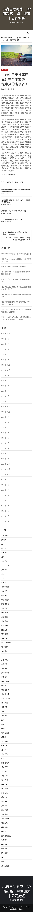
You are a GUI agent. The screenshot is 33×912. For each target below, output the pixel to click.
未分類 (3, 728)
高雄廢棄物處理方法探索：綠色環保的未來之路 (16, 280)
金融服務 (4, 849)
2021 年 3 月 (5, 391)
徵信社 (3, 686)
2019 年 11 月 (5, 469)
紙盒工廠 (4, 797)
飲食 (2, 857)
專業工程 (4, 638)
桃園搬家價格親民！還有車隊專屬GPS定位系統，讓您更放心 (16, 303)
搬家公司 (4, 707)
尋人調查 (4, 647)
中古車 (3, 548)
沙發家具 (4, 746)
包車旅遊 (4, 583)
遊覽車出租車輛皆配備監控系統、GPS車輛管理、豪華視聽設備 (15, 191)
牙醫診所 (4, 767)
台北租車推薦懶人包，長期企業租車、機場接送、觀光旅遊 (16, 201)
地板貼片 (4, 608)
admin (5, 89)
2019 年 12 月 (5, 464)
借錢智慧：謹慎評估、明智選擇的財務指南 (16, 254)
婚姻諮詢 (4, 625)
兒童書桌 (4, 570)
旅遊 (2, 711)
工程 (2, 656)
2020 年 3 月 (5, 448)
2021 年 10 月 (5, 370)
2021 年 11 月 (5, 365)
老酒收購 (4, 814)
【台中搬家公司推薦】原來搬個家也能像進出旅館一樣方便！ (16, 288)
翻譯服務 (4, 810)
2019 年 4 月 (5, 506)
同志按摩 (4, 595)
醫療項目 (4, 840)
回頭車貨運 (5, 604)
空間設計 (4, 789)
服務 (2, 720)
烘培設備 (4, 754)
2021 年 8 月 (5, 380)
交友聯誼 (4, 553)
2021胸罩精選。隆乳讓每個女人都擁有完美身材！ (15, 239)
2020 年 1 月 (5, 459)
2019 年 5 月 (5, 500)
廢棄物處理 (5, 673)
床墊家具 (4, 660)
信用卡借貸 (5, 565)
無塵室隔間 (5, 763)
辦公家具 (4, 827)
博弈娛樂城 (5, 587)
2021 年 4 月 (5, 386)
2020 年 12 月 (5, 407)
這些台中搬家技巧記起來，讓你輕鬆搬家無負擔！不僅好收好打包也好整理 (16, 318)
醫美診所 (4, 844)
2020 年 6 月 (5, 433)
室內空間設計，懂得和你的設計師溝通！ (17, 233)
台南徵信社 (5, 591)
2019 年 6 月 (5, 495)
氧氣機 (3, 737)
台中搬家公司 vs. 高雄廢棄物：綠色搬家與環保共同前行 (15, 273)
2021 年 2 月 (5, 396)
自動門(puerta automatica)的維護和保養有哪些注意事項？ (16, 260)
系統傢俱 (4, 793)
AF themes (20, 909)
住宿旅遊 (4, 561)
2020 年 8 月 (5, 422)
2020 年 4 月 (5, 443)
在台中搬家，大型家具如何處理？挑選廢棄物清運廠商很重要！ (16, 311)
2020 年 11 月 (5, 412)
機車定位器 (5, 733)
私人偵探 (4, 780)
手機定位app (5, 698)
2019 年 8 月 (5, 485)
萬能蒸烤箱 (5, 819)
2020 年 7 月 (5, 427)
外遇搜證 (4, 617)
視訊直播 (4, 823)
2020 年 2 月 (5, 453)
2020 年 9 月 (5, 417)
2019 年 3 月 (5, 511)
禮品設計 (4, 776)
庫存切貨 (4, 664)
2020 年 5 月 (5, 438)
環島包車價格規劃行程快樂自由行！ (13, 219)
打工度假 (4, 703)
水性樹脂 (4, 741)
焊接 (2, 759)
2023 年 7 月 (5, 344)
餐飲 (2, 862)
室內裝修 (4, 634)
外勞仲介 (4, 613)
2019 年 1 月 (5, 521)
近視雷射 (4, 831)
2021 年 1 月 (5, 401)
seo (2, 544)
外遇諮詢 (4, 621)
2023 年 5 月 (5, 354)
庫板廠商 (4, 668)
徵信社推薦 (5, 694)
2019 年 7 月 (5, 490)
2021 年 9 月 (5, 375)
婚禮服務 (4, 630)
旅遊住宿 (4, 716)
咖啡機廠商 (5, 600)
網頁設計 (4, 801)
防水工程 (4, 853)
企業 (2, 557)
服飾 (2, 724)
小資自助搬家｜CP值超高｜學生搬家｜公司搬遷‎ (16, 14)
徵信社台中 (5, 690)
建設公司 (4, 677)
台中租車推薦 (26, 144)
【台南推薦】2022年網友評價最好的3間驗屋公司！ (16, 295)
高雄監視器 (5, 866)
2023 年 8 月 (5, 339)
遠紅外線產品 (6, 836)
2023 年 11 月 (5, 334)
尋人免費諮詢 (6, 643)
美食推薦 (4, 806)
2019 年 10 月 (5, 474)
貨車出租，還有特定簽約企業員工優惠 (13, 211)
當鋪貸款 (4, 771)
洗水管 (3, 750)
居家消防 (4, 651)
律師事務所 (5, 681)
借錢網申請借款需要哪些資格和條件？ (14, 266)
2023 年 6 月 (5, 349)
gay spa (3, 540)
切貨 (2, 578)
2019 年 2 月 (5, 516)
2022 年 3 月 (5, 360)
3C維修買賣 (5, 535)
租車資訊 (4, 69)
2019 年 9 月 (5, 480)
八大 (2, 574)
